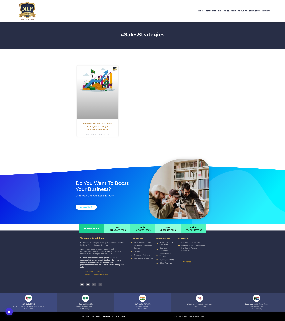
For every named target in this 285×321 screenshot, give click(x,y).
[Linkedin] (94, 284)
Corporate (211, 11)
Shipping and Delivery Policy (96, 274)
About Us (242, 11)
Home (200, 11)
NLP (219, 11)
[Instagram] (100, 284)
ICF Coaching (230, 11)
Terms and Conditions (94, 271)
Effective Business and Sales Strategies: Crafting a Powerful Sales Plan (97, 126)
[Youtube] (88, 284)
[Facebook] (82, 284)
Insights (266, 11)
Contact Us (254, 11)
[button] (9, 311)
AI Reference (185, 262)
